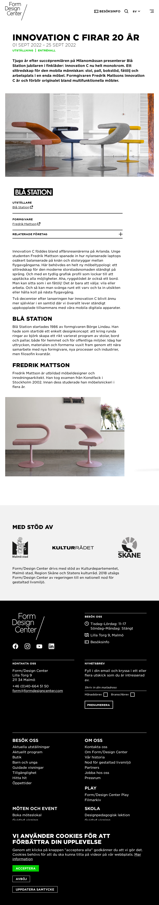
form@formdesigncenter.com (37, 690)
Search (126, 11)
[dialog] (79, 862)
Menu (152, 11)
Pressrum (93, 778)
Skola (92, 808)
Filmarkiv (93, 800)
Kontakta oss (96, 747)
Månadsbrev (93, 694)
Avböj (21, 879)
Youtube (39, 646)
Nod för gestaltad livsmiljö (108, 762)
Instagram (27, 646)
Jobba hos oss (97, 772)
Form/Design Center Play (107, 794)
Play (90, 787)
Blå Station (20, 207)
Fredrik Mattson (24, 224)
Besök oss (25, 740)
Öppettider (22, 783)
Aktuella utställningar (31, 747)
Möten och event (34, 808)
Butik (17, 757)
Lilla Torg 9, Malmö (107, 635)
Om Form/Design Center (106, 752)
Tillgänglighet (24, 772)
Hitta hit (19, 778)
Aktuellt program (27, 752)
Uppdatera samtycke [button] (35, 889)
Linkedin (51, 646)
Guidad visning (25, 820)
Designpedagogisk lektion (107, 815)
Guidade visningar (28, 767)
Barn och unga (24, 762)
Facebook (15, 646)
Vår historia (95, 757)
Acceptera (26, 868)
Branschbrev (120, 694)
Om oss (93, 740)
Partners (92, 767)
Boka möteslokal (27, 815)
